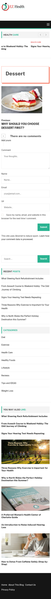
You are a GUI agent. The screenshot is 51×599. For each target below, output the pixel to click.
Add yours (6, 140)
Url (2, 201)
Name (4, 174)
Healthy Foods (8, 360)
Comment (6, 150)
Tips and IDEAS (8, 383)
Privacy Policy (8, 589)
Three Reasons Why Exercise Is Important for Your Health (24, 469)
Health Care (9, 42)
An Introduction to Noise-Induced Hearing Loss (23, 526)
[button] (46, 35)
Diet (3, 337)
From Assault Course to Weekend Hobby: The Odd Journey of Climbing (24, 424)
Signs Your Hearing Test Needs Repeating (25, 46)
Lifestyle (5, 368)
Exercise (5, 345)
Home (4, 585)
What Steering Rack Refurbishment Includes (22, 278)
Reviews (5, 375)
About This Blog (16, 585)
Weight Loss (7, 391)
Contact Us (30, 585)
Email (4, 187)
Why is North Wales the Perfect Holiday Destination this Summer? (21, 479)
